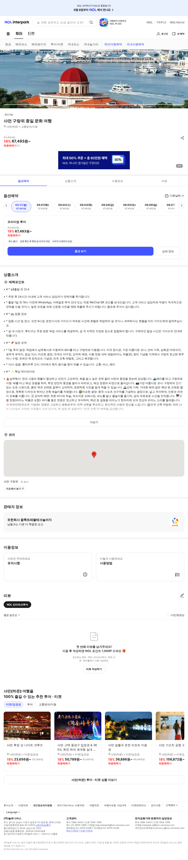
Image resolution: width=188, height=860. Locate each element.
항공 (8, 44)
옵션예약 (23, 181)
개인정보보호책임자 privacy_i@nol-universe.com (159, 828)
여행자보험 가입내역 (115, 805)
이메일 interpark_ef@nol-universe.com (154, 825)
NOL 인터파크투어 (17, 604)
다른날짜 (175, 195)
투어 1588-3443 (74, 822)
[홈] (8, 34)
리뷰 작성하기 (94, 669)
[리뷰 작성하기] (182, 595)
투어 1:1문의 (72, 830)
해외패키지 (39, 44)
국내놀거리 (91, 44)
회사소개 (8, 805)
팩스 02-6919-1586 (76, 825)
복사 (26, 481)
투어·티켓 (57, 44)
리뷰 (164, 181)
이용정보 (117, 181)
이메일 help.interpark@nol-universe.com (108, 825)
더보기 (94, 422)
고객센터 (170, 805)
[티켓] (31, 34)
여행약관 (94, 805)
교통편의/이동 (47, 704)
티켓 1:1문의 (86, 830)
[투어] (19, 34)
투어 (30, 704)
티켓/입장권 (13, 704)
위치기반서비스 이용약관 (70, 805)
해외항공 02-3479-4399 (79, 828)
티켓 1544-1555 (93, 822)
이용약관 (23, 805)
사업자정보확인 (43, 825)
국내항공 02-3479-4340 (106, 828)
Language (11, 812)
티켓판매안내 (138, 805)
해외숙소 (21, 44)
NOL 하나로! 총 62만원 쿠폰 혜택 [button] (59, 22)
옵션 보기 (80, 251)
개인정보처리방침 (42, 805)
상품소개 (70, 181)
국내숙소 (73, 44)
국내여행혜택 (135, 44)
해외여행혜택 (113, 44)
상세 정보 (168, 251)
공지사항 (155, 805)
